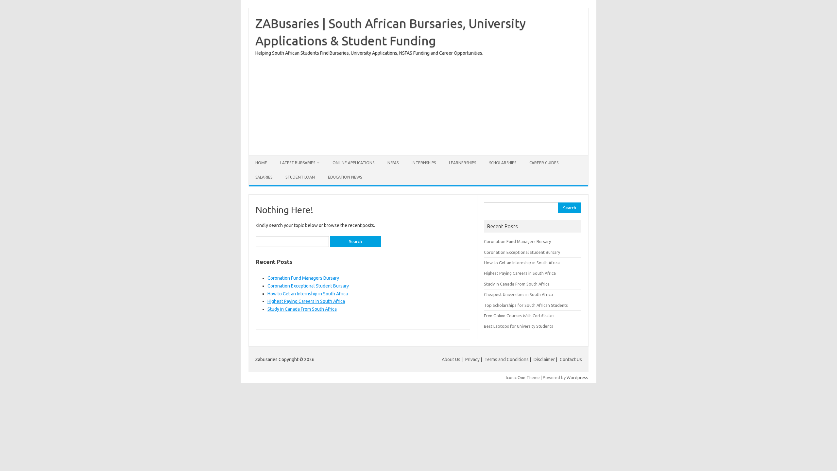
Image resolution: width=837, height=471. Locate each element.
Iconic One (515, 377)
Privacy (473, 359)
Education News (345, 177)
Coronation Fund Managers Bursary (303, 278)
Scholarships (502, 163)
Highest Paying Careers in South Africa (306, 301)
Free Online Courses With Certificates (519, 315)
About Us (451, 359)
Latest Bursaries (297, 163)
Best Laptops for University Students (518, 326)
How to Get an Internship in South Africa (307, 293)
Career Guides (543, 163)
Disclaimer (544, 359)
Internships (424, 163)
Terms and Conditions (507, 359)
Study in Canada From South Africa (302, 309)
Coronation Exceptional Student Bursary (308, 285)
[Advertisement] (418, 103)
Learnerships (462, 163)
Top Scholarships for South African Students (526, 305)
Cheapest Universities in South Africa (518, 294)
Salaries (263, 177)
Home (261, 163)
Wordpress (577, 377)
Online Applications (353, 163)
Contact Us (571, 359)
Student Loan (300, 177)
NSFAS (393, 163)
